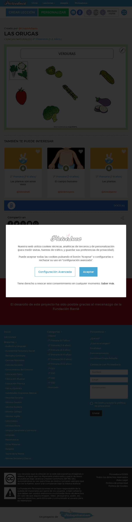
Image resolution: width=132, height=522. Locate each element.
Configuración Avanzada (55, 271)
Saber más (107, 283)
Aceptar (88, 271)
